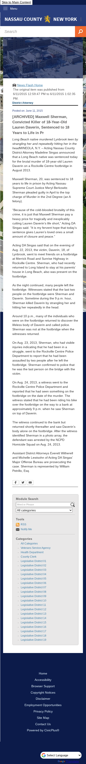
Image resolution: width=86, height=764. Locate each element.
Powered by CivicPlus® (43, 730)
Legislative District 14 (33, 618)
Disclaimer (43, 698)
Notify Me (26, 529)
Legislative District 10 (33, 600)
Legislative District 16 (33, 627)
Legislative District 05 (33, 578)
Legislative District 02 (33, 565)
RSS (23, 524)
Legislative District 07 (33, 587)
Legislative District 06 (33, 583)
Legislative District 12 (33, 609)
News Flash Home (30, 85)
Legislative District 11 (33, 605)
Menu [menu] (13, 8)
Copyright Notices (43, 692)
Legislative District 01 (33, 561)
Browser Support (43, 686)
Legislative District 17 (33, 631)
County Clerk (28, 556)
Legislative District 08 (33, 591)
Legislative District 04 (33, 574)
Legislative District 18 (33, 635)
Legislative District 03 (33, 570)
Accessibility (43, 680)
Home (43, 673)
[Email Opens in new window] (30, 483)
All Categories (29, 543)
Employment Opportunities (43, 705)
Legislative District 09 (33, 596)
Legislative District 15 (33, 622)
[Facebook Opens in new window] (15, 483)
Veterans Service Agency (35, 548)
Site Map (43, 717)
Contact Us (43, 724)
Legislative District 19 (33, 640)
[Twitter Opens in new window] (23, 483)
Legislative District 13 (33, 613)
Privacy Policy (43, 711)
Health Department (32, 552)
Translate (72, 761)
